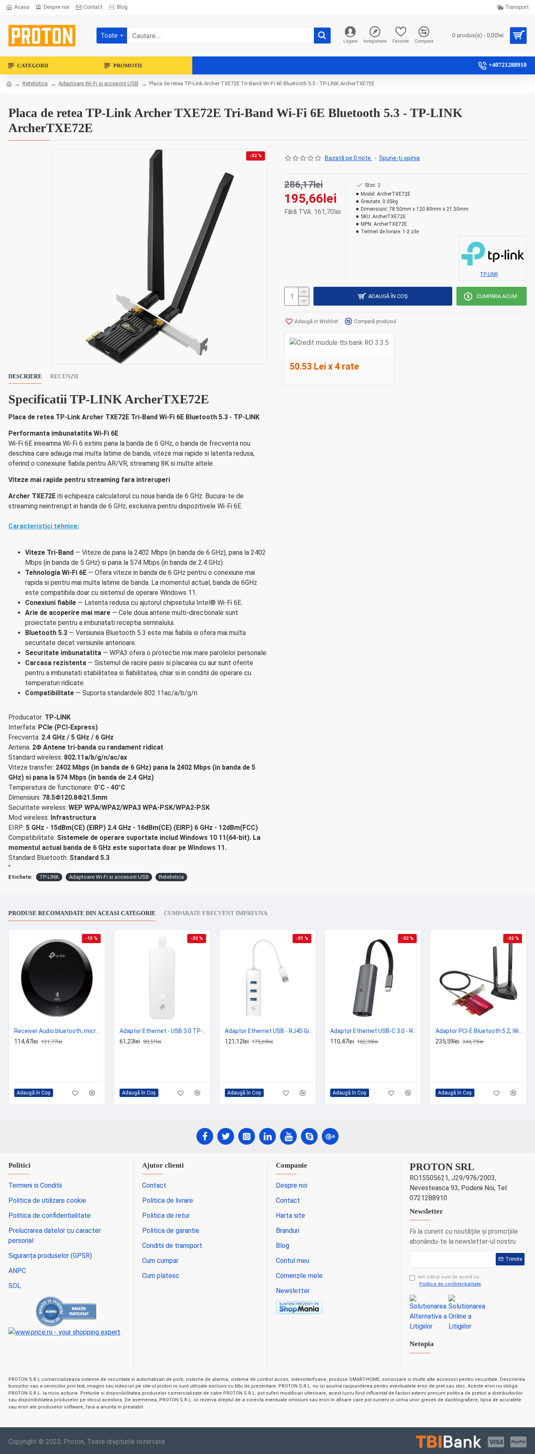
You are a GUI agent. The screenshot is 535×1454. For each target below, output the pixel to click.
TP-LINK (49, 877)
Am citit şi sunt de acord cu (449, 1280)
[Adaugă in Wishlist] (75, 1093)
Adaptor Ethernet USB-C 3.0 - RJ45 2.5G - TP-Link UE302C (374, 1031)
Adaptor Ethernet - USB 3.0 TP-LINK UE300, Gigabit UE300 (164, 1031)
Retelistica (35, 83)
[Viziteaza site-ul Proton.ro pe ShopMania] (299, 1307)
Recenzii (64, 376)
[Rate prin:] (449, 1442)
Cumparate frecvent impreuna (216, 913)
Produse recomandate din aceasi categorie (81, 913)
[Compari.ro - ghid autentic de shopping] (66, 1311)
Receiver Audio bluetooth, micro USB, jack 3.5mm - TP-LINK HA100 (58, 1031)
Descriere (25, 376)
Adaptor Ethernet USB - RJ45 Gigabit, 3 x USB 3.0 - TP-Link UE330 (269, 1031)
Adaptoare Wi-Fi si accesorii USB (98, 83)
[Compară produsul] (92, 1093)
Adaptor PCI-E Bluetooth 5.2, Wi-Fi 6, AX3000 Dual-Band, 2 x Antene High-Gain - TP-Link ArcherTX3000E (480, 1031)
